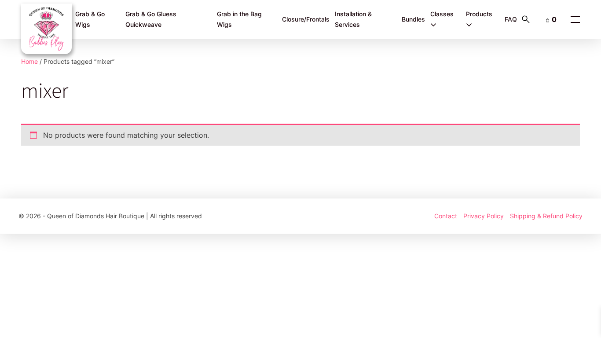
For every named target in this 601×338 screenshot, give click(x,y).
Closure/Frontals (306, 19)
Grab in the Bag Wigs (239, 19)
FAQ (511, 19)
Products (479, 14)
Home (29, 61)
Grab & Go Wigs (90, 19)
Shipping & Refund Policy (546, 216)
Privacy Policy (483, 216)
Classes (442, 14)
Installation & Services (353, 19)
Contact (445, 216)
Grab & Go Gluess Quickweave (150, 19)
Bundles (413, 19)
